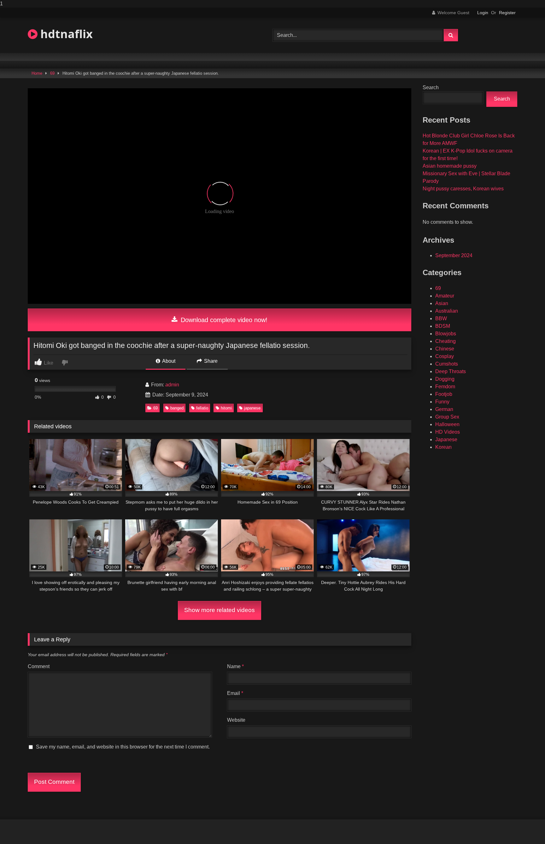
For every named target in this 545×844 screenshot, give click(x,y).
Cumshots (446, 364)
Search (431, 87)
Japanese (446, 439)
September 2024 (453, 255)
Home (37, 73)
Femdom (445, 386)
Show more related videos (219, 610)
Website (236, 720)
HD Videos (447, 432)
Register (507, 12)
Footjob (443, 394)
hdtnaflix (65, 34)
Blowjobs (445, 333)
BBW (441, 318)
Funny (442, 401)
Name (235, 666)
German (444, 409)
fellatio (202, 408)
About (168, 361)
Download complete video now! (223, 319)
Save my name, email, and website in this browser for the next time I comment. (123, 746)
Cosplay (444, 356)
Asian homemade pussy (450, 166)
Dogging (444, 379)
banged (177, 408)
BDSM (442, 326)
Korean (443, 447)
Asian (441, 303)
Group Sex (447, 416)
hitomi (226, 408)
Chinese (444, 348)
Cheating (445, 341)
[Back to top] (525, 826)
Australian (446, 311)
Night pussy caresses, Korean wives (463, 188)
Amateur (444, 295)
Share (210, 361)
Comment (39, 666)
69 (52, 73)
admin (172, 384)
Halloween (447, 424)
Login (482, 12)
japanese (252, 408)
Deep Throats (450, 371)
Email (235, 693)
